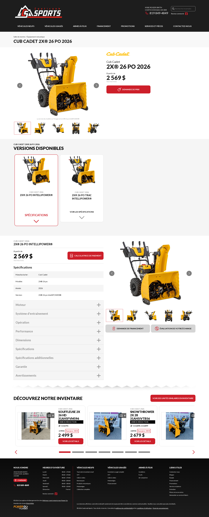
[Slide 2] (78, 452)
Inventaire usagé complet (116, 472)
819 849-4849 (159, 13)
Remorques (81, 481)
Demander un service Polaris (178, 495)
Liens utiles (175, 467)
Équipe (171, 478)
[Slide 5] (117, 452)
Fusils (140, 475)
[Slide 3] (91, 452)
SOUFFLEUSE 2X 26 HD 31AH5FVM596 (69, 415)
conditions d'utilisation (144, 508)
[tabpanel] (56, 480)
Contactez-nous (182, 26)
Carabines (142, 472)
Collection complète (83, 489)
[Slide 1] (65, 452)
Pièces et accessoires (176, 492)
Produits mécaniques (84, 483)
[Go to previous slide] (19, 85)
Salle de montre (19, 37)
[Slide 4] (104, 452)
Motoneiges (81, 486)
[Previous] (16, 452)
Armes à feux (80, 26)
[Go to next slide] (96, 85)
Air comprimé (143, 478)
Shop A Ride (30, 503)
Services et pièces (154, 26)
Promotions (128, 26)
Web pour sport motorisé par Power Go (55, 500)
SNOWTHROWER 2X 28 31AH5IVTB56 (142, 415)
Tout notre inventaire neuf (85, 472)
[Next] (193, 452)
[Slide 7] (144, 452)
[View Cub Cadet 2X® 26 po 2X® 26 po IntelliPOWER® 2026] (22, 128)
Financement (104, 26)
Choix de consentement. (160, 508)
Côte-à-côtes (81, 478)
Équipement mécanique (36, 37)
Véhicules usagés (54, 26)
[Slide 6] (131, 452)
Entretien (172, 489)
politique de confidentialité (124, 508)
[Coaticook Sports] (38, 12)
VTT (78, 475)
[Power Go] (41, 507)
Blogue (171, 475)
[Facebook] (186, 13)
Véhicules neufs (25, 26)
